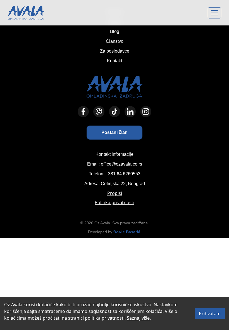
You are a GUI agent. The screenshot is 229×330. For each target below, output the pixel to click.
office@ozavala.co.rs (121, 164)
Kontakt (114, 60)
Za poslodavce (114, 51)
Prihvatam (210, 313)
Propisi (114, 193)
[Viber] (98, 111)
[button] (114, 133)
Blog (114, 31)
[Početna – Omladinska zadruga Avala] (26, 12)
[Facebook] (83, 111)
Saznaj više (138, 318)
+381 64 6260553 (123, 173)
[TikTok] (114, 111)
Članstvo (114, 41)
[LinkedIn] (130, 111)
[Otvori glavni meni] (214, 12)
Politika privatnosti (114, 202)
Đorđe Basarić (126, 232)
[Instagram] (145, 111)
